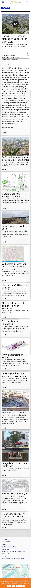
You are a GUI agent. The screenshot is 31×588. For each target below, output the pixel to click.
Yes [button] (9, 586)
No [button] (13, 586)
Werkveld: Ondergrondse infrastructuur (12, 53)
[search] (28, 2)
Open (3, 169)
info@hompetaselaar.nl (9, 546)
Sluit (3, 132)
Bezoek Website (7, 128)
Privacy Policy (20, 586)
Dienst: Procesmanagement (9, 55)
